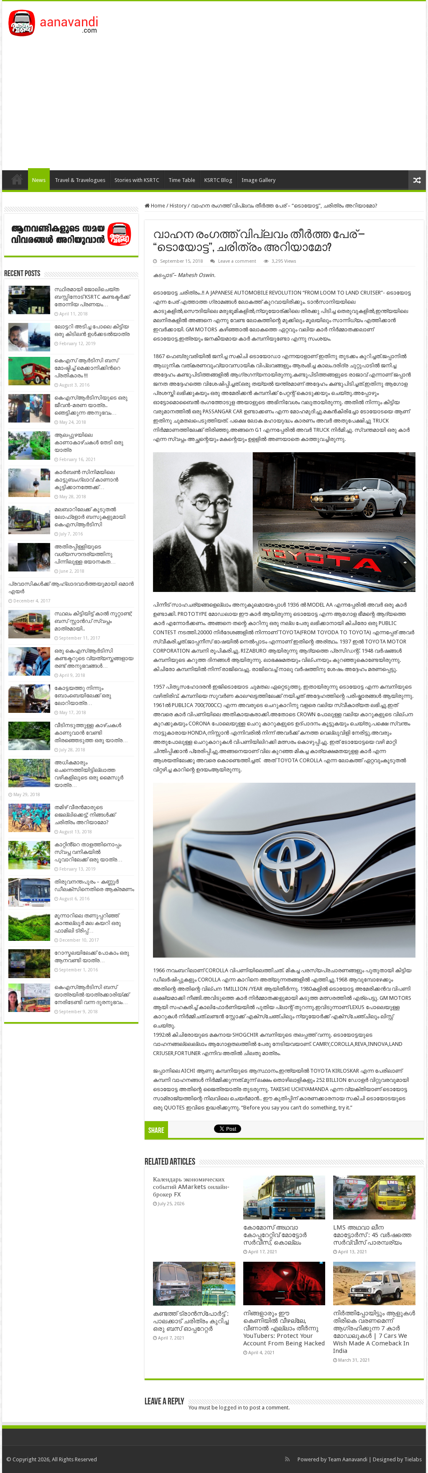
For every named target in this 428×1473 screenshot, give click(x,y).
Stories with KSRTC (137, 180)
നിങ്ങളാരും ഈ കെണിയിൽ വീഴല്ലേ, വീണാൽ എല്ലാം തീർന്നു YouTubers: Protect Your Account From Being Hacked (284, 1328)
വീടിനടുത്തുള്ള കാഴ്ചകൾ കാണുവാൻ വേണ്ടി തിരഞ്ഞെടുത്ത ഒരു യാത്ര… (91, 732)
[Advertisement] (214, 99)
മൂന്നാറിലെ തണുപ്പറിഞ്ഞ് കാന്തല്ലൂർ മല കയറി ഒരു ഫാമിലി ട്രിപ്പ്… (87, 923)
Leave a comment (237, 261)
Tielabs (413, 1459)
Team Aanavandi (347, 1459)
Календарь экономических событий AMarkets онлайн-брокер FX (191, 1187)
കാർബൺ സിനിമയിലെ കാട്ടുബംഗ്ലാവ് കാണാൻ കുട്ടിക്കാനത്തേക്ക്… (86, 479)
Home (17, 179)
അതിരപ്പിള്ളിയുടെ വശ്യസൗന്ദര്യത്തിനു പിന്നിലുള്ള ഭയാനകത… (85, 554)
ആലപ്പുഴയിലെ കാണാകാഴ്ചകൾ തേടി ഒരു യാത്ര (88, 442)
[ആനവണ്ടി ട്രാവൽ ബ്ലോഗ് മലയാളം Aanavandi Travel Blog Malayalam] (57, 21)
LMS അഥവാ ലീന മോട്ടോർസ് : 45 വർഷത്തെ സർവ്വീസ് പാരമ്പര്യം (372, 1235)
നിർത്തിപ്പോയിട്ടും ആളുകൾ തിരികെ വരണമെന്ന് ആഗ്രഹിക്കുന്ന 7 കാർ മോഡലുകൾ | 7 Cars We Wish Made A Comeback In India (374, 1332)
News (39, 180)
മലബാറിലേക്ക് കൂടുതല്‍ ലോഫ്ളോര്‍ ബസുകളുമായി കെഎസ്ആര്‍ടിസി (89, 517)
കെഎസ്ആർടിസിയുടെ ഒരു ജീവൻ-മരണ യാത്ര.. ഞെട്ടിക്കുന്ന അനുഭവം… (90, 405)
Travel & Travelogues (80, 180)
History (178, 205)
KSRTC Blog (218, 180)
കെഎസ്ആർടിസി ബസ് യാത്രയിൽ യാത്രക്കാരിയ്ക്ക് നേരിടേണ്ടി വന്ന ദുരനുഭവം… (91, 994)
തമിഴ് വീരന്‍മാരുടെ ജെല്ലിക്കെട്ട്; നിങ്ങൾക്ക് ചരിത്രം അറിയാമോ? (84, 814)
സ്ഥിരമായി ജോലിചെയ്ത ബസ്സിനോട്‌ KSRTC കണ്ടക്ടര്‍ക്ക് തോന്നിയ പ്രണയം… (92, 296)
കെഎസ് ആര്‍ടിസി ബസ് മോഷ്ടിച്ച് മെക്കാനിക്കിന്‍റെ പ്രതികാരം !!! (87, 368)
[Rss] (287, 1459)
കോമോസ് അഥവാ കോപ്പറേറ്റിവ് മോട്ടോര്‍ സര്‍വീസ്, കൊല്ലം (275, 1235)
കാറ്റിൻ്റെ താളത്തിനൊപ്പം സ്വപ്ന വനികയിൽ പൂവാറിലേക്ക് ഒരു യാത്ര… (88, 852)
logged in (230, 1407)
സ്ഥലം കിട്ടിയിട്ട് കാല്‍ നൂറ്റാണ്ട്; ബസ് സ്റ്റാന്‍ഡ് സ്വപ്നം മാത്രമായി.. (93, 621)
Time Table (181, 180)
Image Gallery (258, 180)
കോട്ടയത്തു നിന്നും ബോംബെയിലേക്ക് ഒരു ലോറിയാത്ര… (82, 695)
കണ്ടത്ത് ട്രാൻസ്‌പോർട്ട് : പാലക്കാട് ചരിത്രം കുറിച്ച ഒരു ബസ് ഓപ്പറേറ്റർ (191, 1321)
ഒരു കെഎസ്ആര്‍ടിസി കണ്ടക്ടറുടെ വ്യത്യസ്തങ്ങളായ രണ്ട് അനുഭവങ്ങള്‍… (93, 658)
